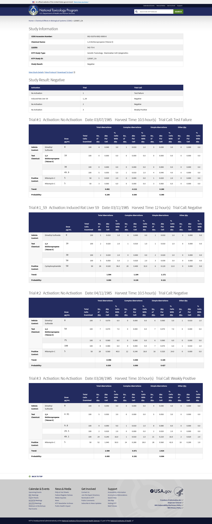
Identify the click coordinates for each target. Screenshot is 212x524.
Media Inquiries (60, 498)
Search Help (112, 498)
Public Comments (87, 500)
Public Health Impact (62, 506)
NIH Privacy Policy (174, 508)
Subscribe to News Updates (91, 503)
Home (31, 20)
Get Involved (171, 5)
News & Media (161, 5)
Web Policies (112, 506)
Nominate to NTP (87, 498)
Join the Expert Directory (90, 495)
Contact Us (85, 492)
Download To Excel (65, 72)
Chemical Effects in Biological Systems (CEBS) (53, 20)
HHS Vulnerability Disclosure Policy (168, 505)
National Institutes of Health (121, 521)
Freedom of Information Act (170, 500)
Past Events (33, 509)
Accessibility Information (117, 492)
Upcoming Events (35, 492)
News (57, 500)
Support (179, 5)
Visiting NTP (112, 503)
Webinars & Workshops (37, 506)
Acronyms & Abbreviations (117, 495)
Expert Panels (34, 498)
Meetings (33, 495)
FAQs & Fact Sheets (62, 492)
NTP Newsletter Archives (64, 503)
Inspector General (174, 503)
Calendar (148, 5)
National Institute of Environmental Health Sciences (81, 521)
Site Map (111, 500)
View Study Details (36, 72)
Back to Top (37, 476)
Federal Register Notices (64, 495)
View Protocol (50, 72)
